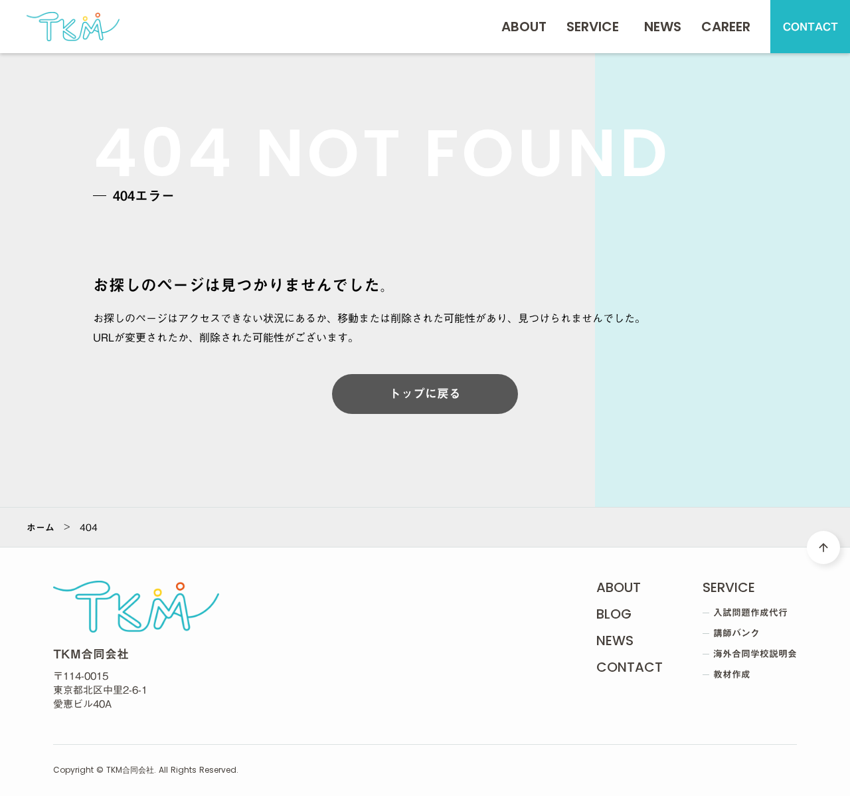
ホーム (40, 527)
